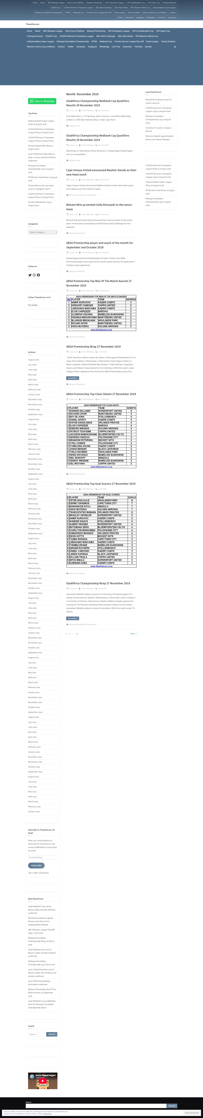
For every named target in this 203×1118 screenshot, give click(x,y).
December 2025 (35, 399)
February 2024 (34, 509)
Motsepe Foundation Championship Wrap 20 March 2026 (41, 941)
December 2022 (35, 578)
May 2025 (32, 434)
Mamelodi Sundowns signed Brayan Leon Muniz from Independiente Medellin (40, 921)
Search (28, 1102)
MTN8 (67, 13)
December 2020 (35, 697)
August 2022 (33, 598)
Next (133, 633)
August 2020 (33, 717)
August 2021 (33, 657)
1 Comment (102, 352)
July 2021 (32, 663)
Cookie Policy (47, 1114)
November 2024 (35, 464)
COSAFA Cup (56, 8)
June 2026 (32, 370)
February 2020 (34, 747)
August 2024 (33, 479)
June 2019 (32, 787)
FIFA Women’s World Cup (140, 8)
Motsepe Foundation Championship (48, 13)
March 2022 (33, 623)
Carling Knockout (169, 3)
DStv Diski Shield (121, 8)
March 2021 (33, 682)
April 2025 (32, 439)
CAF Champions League (114, 3)
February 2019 (34, 806)
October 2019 (34, 767)
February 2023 (34, 568)
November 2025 (35, 404)
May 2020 (32, 732)
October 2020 (34, 707)
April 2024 (32, 499)
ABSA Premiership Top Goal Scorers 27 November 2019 (100, 484)
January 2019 (34, 811)
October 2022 (34, 588)
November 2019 (35, 762)
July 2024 (32, 484)
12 (77, 633)
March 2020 (33, 742)
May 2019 (32, 792)
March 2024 (33, 504)
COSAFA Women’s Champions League (78, 8)
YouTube (138, 47)
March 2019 (33, 801)
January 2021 (33, 692)
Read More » (73, 378)
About (42, 3)
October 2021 (34, 648)
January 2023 (34, 573)
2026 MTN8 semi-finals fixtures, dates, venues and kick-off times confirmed (42, 157)
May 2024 (32, 494)
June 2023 (32, 548)
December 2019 (35, 757)
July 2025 (32, 424)
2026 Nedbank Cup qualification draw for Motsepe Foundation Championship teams (42, 1004)
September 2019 (35, 772)
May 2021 (32, 672)
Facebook (129, 17)
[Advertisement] (101, 67)
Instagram (140, 17)
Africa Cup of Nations (75, 3)
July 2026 (32, 365)
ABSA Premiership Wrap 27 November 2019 (93, 346)
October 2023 (34, 528)
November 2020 (35, 702)
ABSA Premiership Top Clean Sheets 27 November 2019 (101, 394)
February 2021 (34, 687)
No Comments (103, 110)
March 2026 (33, 384)
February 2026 (34, 389)
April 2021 (32, 677)
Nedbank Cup (78, 13)
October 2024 (34, 469)
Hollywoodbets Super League (164, 8)
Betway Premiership (94, 3)
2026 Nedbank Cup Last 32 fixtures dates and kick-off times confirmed (41, 909)
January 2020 (34, 752)
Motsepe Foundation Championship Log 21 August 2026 (40, 169)
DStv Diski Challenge (104, 8)
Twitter (120, 17)
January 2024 (34, 514)
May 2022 (32, 613)
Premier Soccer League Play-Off (99, 13)
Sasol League (119, 13)
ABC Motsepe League (56, 3)
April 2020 (32, 737)
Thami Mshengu (87, 110)
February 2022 (34, 628)
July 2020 (32, 722)
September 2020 (35, 712)
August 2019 (33, 777)
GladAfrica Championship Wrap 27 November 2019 (98, 583)
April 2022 (32, 618)
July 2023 (32, 543)
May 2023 (32, 553)
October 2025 (34, 409)
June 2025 (32, 429)
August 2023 (33, 538)
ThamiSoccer (32, 24)
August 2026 (33, 360)
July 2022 (32, 603)
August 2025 (33, 419)
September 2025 (35, 414)
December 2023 (35, 519)
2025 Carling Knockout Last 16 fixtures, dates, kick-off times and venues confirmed (42, 972)
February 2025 (34, 449)
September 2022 (35, 593)
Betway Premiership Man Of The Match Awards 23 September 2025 (42, 992)
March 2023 (33, 563)
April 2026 (32, 380)
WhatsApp (151, 17)
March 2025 (33, 444)
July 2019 (32, 782)
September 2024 (35, 474)
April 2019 (32, 796)
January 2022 (34, 633)
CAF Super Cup (154, 3)
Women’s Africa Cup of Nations (155, 13)
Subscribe (172, 17)
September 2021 (35, 653)
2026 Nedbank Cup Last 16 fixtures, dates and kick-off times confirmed (42, 952)
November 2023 (35, 524)
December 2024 (35, 459)
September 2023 (35, 533)
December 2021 (35, 638)
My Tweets (32, 305)
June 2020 (32, 727)
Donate (148, 47)
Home (35, 3)
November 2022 (35, 583)
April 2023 (32, 558)
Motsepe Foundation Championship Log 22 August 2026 (158, 119)
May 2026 (32, 375)
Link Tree (161, 17)
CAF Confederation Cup (136, 3)
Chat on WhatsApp (44, 101)
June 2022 (32, 608)
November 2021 (35, 643)
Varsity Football (134, 13)
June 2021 (32, 667)
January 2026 (34, 394)
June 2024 (32, 489)
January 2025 (34, 454)
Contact (173, 13)
